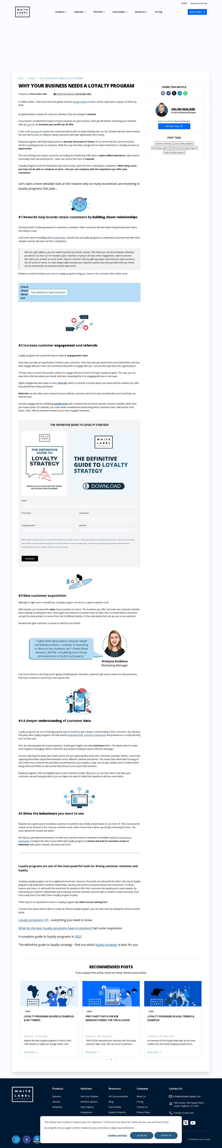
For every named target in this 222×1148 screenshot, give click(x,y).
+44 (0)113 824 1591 (184, 1112)
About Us (141, 1096)
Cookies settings (117, 1135)
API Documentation (118, 1096)
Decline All (166, 1135)
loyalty (31, 78)
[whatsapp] (185, 93)
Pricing (140, 1101)
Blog (111, 1101)
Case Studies (115, 1107)
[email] (163, 93)
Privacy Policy (143, 1112)
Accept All (141, 1135)
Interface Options (89, 1101)
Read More (29, 1052)
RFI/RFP (184, 3)
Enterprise (57, 1107)
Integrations (86, 1112)
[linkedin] (179, 93)
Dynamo (56, 1096)
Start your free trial (198, 3)
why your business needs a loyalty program (61, 78)
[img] (16, 1139)
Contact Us (142, 1107)
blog (20, 78)
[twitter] (174, 93)
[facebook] (168, 93)
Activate (56, 1101)
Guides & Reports (117, 1112)
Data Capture (87, 1107)
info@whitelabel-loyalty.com (187, 1096)
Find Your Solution (89, 1096)
